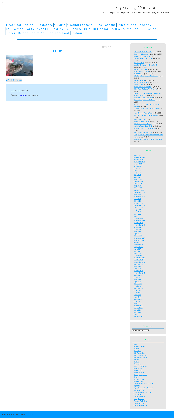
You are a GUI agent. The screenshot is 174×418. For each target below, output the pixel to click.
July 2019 (137, 210)
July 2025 (137, 166)
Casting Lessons (80, 25)
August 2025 (138, 164)
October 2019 (138, 203)
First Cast (13, 25)
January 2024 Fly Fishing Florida (145, 128)
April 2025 (137, 170)
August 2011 (138, 308)
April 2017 (137, 253)
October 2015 (138, 271)
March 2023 (138, 188)
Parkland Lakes (139, 372)
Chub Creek (138, 74)
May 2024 (137, 175)
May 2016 (137, 266)
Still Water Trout (19, 29)
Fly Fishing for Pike (140, 355)
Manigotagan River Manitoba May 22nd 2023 (148, 139)
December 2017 (139, 238)
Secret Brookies (139, 80)
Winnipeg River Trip (140, 405)
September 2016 (139, 262)
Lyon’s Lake (138, 368)
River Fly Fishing (49, 29)
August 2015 (138, 275)
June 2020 (137, 199)
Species (143, 25)
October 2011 (138, 306)
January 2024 (138, 181)
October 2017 (138, 242)
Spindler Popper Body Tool (143, 126)
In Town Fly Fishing (140, 366)
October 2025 (138, 159)
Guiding (60, 25)
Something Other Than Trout (143, 98)
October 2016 (138, 260)
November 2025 (139, 157)
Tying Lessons (105, 25)
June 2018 (137, 229)
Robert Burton (17, 33)
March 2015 (138, 284)
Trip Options (126, 25)
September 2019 (139, 205)
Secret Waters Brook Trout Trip (144, 383)
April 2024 (137, 177)
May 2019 (137, 214)
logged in (23, 95)
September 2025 (139, 162)
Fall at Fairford (139, 63)
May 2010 (137, 312)
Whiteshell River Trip (141, 403)
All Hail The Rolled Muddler (143, 52)
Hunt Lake (137, 364)
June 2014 (137, 292)
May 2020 (137, 201)
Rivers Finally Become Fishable (144, 100)
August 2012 (138, 299)
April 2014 (137, 295)
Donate (136, 348)
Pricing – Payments (38, 25)
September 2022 (139, 192)
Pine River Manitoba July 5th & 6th (145, 89)
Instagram (79, 33)
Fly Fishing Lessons (140, 357)
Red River (137, 377)
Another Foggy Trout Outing (143, 58)
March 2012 (138, 303)
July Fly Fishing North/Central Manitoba (147, 108)
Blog (135, 344)
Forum (35, 33)
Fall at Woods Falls (140, 69)
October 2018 (138, 223)
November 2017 (139, 240)
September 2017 (139, 244)
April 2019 (137, 216)
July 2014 (137, 290)
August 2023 (138, 183)
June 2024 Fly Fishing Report (143, 113)
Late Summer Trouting (141, 71)
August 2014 (138, 288)
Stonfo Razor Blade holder (142, 124)
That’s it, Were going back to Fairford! (146, 76)
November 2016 (139, 258)
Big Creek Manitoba (140, 119)
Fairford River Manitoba (142, 82)
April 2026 (137, 155)
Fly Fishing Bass (139, 353)
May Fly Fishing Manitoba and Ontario (146, 115)
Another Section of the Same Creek (145, 65)
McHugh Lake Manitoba (142, 56)
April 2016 (137, 268)
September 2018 (139, 225)
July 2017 (137, 249)
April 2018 (137, 234)
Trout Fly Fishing (139, 396)
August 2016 (138, 264)
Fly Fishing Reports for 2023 (143, 132)
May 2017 (137, 251)
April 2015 (137, 282)
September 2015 (139, 273)
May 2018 (137, 231)
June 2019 (137, 212)
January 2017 (138, 255)
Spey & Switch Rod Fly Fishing (133, 29)
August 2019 (138, 207)
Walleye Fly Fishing (140, 401)
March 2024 (138, 179)
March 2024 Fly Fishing (142, 121)
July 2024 (137, 172)
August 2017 (138, 247)
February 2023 (139, 190)
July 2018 (137, 227)
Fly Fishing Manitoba (15, 80)
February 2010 (139, 316)
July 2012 (137, 301)
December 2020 (139, 196)
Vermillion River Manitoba (142, 87)
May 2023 (137, 186)
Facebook (62, 33)
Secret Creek (138, 84)
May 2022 (137, 194)
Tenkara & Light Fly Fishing (87, 29)
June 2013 (137, 297)
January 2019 (138, 218)
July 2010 (137, 310)
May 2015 (137, 279)
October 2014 (138, 286)
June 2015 (137, 277)
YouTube (47, 33)
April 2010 (137, 314)
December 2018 (139, 220)
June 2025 (137, 168)
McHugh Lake (138, 370)
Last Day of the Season (141, 54)
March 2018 (138, 236)
